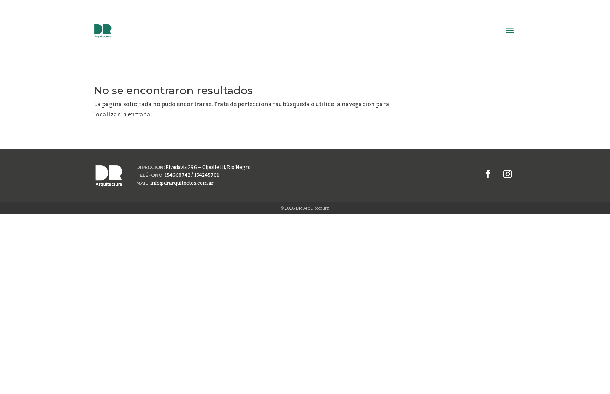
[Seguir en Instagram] (507, 174)
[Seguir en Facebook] (487, 174)
